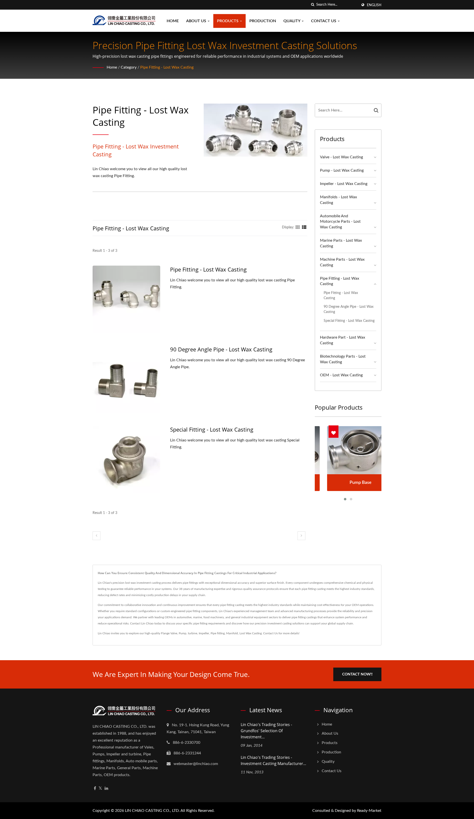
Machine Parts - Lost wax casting (342, 262)
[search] (312, 4)
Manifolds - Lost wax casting (338, 200)
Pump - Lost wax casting (342, 170)
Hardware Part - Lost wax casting (342, 340)
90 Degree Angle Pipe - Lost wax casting (221, 349)
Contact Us (324, 21)
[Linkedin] (106, 788)
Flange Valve (169, 633)
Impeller (204, 633)
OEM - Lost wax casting (341, 375)
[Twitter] (100, 788)
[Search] (376, 110)
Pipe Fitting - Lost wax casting (167, 67)
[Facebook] (95, 788)
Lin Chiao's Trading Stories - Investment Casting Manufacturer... (273, 760)
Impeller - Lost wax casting (343, 184)
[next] (301, 535)
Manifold (232, 633)
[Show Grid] (298, 227)
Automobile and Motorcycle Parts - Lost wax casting (340, 221)
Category (129, 67)
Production (262, 21)
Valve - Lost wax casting (341, 157)
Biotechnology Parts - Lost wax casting (343, 359)
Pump (182, 633)
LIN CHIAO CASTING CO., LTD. (152, 811)
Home (173, 21)
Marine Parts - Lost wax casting (341, 243)
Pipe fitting (218, 633)
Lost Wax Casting (250, 633)
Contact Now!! (357, 674)
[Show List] (304, 227)
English (374, 5)
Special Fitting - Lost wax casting (211, 429)
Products (228, 21)
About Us (196, 21)
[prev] (96, 535)
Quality (292, 21)
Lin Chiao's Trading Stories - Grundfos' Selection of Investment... (266, 731)
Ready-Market (369, 811)
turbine (192, 633)
